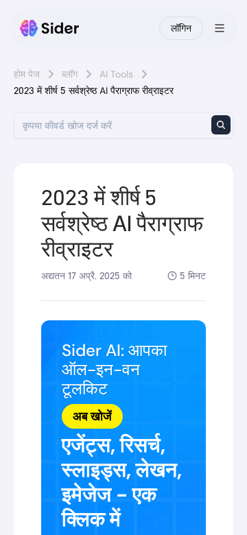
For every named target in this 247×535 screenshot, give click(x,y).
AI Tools (116, 74)
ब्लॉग (70, 74)
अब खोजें (92, 416)
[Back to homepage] (49, 28)
